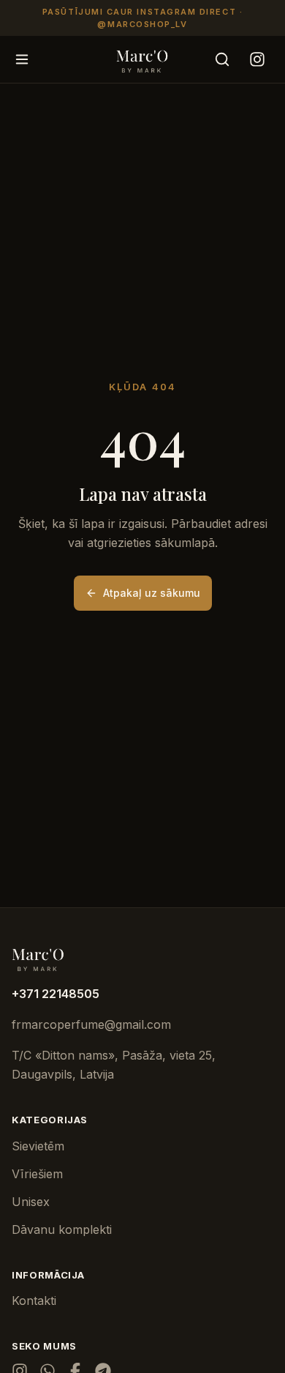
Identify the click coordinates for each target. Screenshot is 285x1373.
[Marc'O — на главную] (143, 59)
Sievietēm (38, 1146)
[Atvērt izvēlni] (22, 59)
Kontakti (34, 1300)
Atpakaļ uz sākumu (151, 593)
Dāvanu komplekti (62, 1229)
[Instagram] (257, 59)
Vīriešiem (37, 1174)
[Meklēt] (222, 59)
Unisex (31, 1201)
